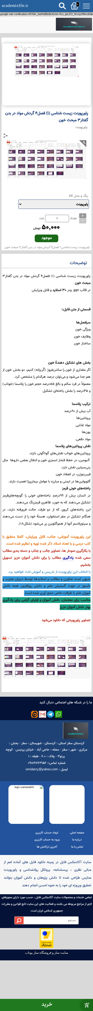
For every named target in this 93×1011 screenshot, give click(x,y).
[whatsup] (58, 714)
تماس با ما (77, 847)
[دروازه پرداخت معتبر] (46, 947)
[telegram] (50, 714)
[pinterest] (34, 714)
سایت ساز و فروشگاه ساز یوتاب (46, 952)
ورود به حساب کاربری (47, 839)
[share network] (5, 135)
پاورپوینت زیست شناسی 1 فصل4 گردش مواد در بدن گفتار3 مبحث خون (47, 247)
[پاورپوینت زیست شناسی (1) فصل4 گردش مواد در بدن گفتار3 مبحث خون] (74, 25)
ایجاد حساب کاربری (46, 833)
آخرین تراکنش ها (47, 847)
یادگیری (67, 558)
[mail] (42, 714)
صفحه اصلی (77, 833)
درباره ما (77, 839)
